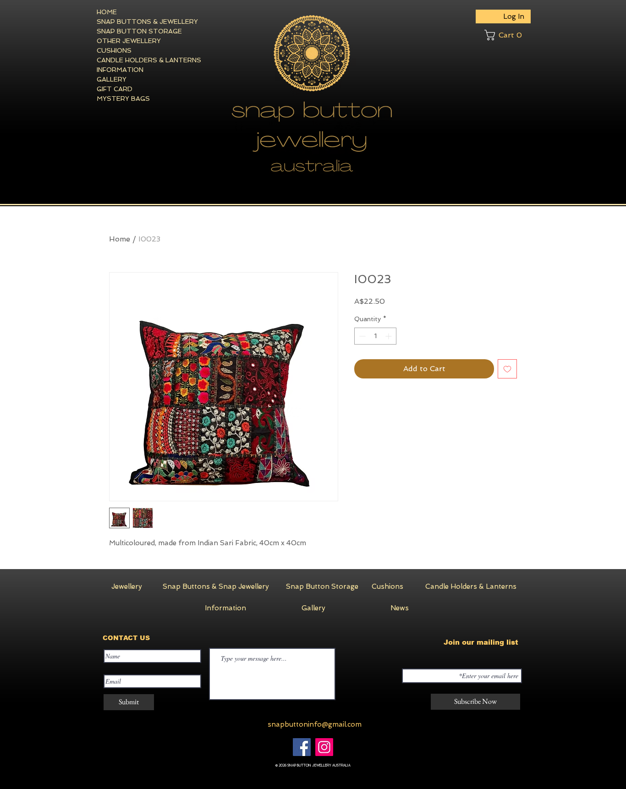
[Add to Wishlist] (507, 368)
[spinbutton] (375, 336)
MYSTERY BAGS (123, 98)
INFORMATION (120, 69)
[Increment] (389, 336)
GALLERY (111, 79)
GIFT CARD (114, 89)
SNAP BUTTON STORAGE (130, 31)
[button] (507, 35)
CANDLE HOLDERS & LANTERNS (130, 60)
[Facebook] (302, 747)
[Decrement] (361, 336)
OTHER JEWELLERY (129, 40)
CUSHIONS (114, 50)
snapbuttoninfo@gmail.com (315, 724)
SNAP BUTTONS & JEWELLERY (130, 21)
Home (119, 239)
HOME (107, 12)
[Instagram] (324, 747)
